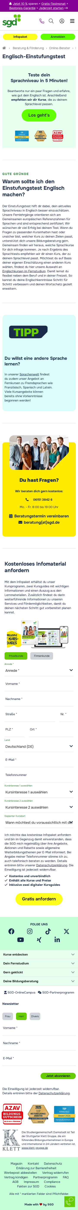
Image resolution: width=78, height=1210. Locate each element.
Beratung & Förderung (28, 48)
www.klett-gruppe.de (35, 1148)
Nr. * (63, 714)
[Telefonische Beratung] (41, 21)
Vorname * (12, 684)
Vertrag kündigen (16, 1177)
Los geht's (39, 115)
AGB (15, 1182)
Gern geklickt (13, 972)
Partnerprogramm (45, 1177)
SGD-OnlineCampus (21, 992)
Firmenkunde (42, 656)
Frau (7, 1016)
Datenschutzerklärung (51, 865)
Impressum (31, 1182)
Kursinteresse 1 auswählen (18, 785)
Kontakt (33, 1163)
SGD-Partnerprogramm (58, 992)
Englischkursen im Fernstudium (24, 271)
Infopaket (20, 37)
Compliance (52, 1182)
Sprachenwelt (29, 374)
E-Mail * (10, 760)
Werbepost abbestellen (20, 1173)
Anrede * (9, 664)
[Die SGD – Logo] (11, 21)
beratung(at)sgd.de (42, 522)
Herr (21, 1016)
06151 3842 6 (42, 500)
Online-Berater (59, 48)
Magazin (16, 1163)
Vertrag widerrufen (55, 1173)
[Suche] (51, 21)
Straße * (11, 714)
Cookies (50, 1186)
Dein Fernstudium (16, 963)
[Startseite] (4, 48)
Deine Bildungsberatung (20, 981)
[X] (66, 931)
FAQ (66, 1177)
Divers (35, 1016)
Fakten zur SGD (28, 1186)
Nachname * (14, 699)
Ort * (33, 729)
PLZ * (9, 729)
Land (7, 740)
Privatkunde (16, 656)
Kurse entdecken (15, 954)
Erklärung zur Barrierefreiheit (36, 1168)
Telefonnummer (16, 775)
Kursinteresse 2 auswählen (19, 800)
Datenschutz (53, 1163)
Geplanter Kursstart (15, 816)
